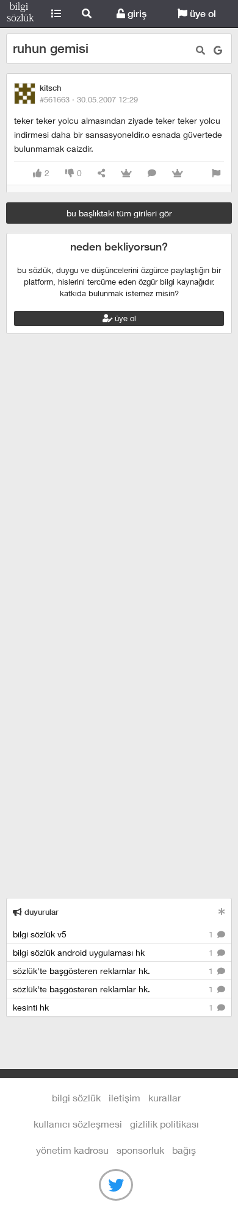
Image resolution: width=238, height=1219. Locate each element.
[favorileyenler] (177, 173)
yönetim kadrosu (72, 1150)
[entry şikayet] (216, 173)
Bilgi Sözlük (20, 14)
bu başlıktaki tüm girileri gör (119, 213)
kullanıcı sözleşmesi (78, 1123)
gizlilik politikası (164, 1123)
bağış (184, 1150)
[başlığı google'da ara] (218, 50)
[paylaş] (101, 173)
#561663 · (89, 99)
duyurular (40, 912)
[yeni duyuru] (221, 911)
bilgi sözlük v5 (114, 934)
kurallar (164, 1097)
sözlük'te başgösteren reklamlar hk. (114, 970)
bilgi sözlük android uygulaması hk (114, 952)
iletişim (124, 1097)
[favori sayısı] (126, 173)
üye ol (201, 14)
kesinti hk (114, 1007)
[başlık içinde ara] (200, 50)
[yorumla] (152, 173)
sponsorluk (140, 1150)
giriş (135, 14)
